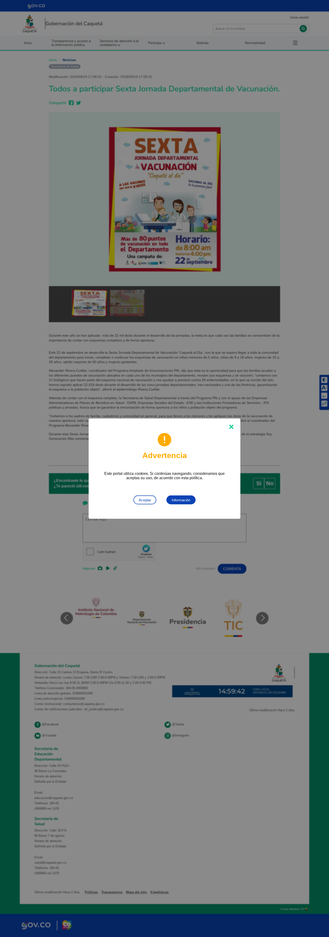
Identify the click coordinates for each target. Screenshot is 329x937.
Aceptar (145, 500)
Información (181, 500)
